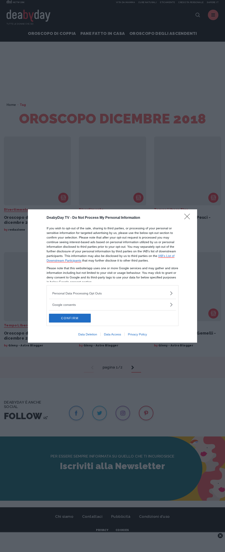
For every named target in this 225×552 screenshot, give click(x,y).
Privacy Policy (137, 334)
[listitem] (112, 293)
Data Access (112, 334)
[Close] (188, 218)
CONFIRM (70, 318)
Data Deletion (87, 334)
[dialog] (112, 276)
